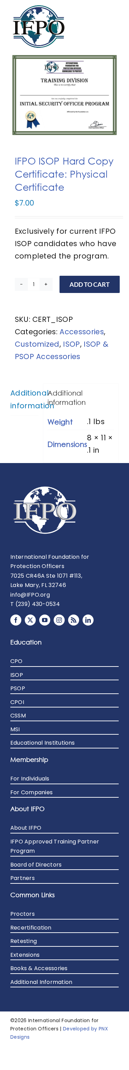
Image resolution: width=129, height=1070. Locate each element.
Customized (37, 344)
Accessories (82, 332)
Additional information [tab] (24, 399)
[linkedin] (88, 620)
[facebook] (15, 620)
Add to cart (89, 284)
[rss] (73, 620)
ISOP (71, 344)
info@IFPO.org (30, 595)
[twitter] (30, 620)
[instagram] (59, 620)
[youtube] (44, 620)
